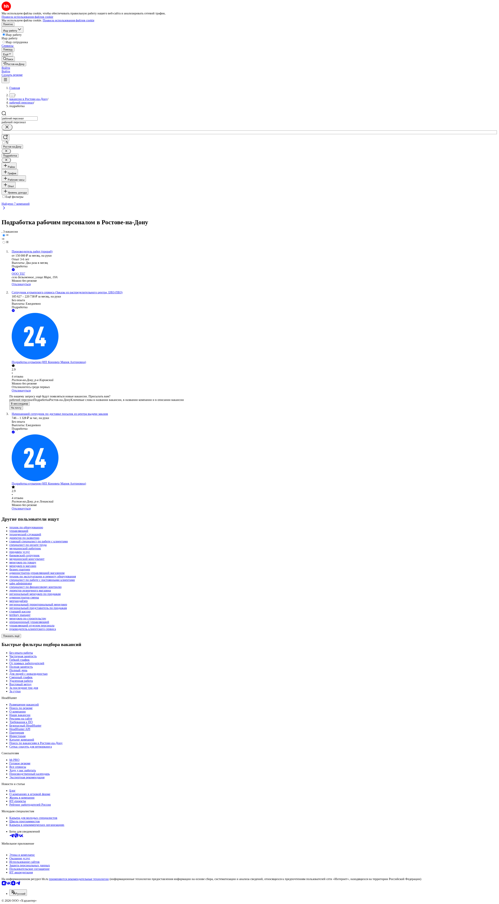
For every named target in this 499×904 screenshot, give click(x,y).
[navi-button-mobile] (5, 80)
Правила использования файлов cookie (68, 20)
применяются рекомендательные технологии (79, 879)
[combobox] (20, 118)
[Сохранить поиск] (5, 137)
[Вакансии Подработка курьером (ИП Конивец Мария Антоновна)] (253, 336)
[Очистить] (7, 127)
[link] (8, 58)
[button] (6, 68)
